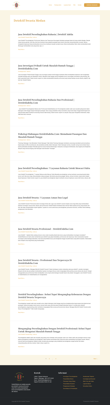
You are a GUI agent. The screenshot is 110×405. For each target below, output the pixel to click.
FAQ (74, 5)
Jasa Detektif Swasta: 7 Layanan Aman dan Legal (43, 197)
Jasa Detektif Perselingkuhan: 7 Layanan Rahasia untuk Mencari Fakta (54, 168)
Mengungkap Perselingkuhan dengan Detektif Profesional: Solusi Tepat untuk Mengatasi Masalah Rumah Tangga (54, 330)
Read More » (21, 49)
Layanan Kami (67, 5)
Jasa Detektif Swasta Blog (25, 37)
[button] (92, 5)
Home (50, 5)
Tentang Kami (57, 5)
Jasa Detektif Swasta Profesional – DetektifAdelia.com (45, 229)
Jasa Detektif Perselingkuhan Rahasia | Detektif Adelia (45, 34)
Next (96, 358)
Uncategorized (22, 71)
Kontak (79, 5)
